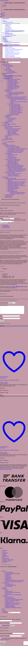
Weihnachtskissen (9, 196)
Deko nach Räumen (9, 66)
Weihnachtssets (11, 190)
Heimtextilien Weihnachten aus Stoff (15, 184)
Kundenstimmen (6, 558)
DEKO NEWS (6, 18)
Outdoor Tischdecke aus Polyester (12, 50)
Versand (4, 555)
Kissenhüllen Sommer (12, 88)
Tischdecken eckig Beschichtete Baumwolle (17, 168)
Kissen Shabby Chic (12, 118)
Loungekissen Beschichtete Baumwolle (16, 93)
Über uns (4, 5)
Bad (9, 67)
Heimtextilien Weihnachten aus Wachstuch (16, 185)
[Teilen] (3, 644)
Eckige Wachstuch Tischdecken (14, 173)
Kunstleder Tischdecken (10, 145)
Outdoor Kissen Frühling (15, 105)
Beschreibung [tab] (5, 225)
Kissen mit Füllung (9, 22)
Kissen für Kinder (9, 76)
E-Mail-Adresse (6, 633)
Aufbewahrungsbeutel (12, 72)
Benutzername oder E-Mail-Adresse (10, 619)
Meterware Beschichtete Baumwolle (12, 42)
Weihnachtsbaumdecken (13, 188)
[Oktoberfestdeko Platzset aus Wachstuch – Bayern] (6, 59)
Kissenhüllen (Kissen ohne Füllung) (12, 23)
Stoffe (6, 39)
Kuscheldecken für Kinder (10, 35)
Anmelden (12, 625)
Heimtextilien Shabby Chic (13, 164)
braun (14, 287)
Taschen (4, 37)
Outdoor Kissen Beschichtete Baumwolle (16, 98)
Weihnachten (5, 177)
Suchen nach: (5, 62)
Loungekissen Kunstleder (13, 94)
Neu (3, 608)
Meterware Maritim (12, 132)
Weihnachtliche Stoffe (9, 194)
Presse (4, 557)
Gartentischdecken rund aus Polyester (15, 151)
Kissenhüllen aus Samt (12, 80)
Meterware (5, 588)
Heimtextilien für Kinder (8, 73)
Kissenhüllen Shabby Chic (13, 87)
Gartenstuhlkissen (9, 75)
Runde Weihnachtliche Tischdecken (17, 192)
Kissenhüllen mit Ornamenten (14, 86)
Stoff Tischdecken (9, 153)
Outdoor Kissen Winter (15, 113)
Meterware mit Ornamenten (13, 134)
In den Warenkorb (4, 222)
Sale (3, 140)
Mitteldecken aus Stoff (9, 55)
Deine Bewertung (4, 302)
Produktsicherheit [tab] (6, 226)
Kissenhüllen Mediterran (13, 85)
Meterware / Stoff (6, 125)
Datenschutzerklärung (4, 639)
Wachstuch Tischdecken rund (14, 176)
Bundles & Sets (6, 63)
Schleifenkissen (8, 115)
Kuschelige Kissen (9, 34)
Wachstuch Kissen (9, 121)
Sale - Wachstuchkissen (10, 141)
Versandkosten (10, 210)
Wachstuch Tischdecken (10, 48)
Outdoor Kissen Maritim (15, 108)
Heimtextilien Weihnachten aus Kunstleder (16, 181)
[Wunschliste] (0, 347)
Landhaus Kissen (11, 119)
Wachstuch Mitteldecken (10, 56)
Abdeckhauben (11, 71)
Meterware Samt (8, 127)
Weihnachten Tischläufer (13, 186)
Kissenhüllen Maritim (12, 84)
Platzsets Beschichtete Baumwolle (15, 167)
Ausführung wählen (4, 383)
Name (1, 316)
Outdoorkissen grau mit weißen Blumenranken (9, 450)
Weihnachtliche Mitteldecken (14, 187)
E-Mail (1, 318)
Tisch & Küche (8, 69)
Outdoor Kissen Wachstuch (13, 104)
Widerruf (4, 553)
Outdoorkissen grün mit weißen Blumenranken (9, 380)
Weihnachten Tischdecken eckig (17, 193)
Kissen (4, 74)
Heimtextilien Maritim (12, 161)
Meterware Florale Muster (13, 130)
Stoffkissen (7, 117)
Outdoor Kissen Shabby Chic (16, 109)
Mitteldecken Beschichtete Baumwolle (13, 57)
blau (7, 287)
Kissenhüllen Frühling (12, 81)
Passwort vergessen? (4, 627)
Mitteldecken (18, 286)
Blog (4, 610)
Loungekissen (8, 91)
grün (9, 287)
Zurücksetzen (17, 218)
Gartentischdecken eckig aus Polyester (16, 150)
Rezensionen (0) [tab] (6, 227)
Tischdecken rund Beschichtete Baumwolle (17, 170)
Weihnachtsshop (8, 197)
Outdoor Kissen (8, 95)
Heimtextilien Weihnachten (10, 178)
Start (1, 44)
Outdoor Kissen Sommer (15, 111)
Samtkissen (10, 120)
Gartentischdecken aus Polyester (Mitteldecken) (17, 148)
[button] (5, 21)
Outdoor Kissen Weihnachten (16, 112)
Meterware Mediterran (12, 133)
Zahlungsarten (5, 556)
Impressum (5, 550)
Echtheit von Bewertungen (8, 559)
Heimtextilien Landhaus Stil (13, 160)
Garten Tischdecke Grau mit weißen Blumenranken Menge (14, 220)
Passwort (4, 623)
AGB (4, 551)
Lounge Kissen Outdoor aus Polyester (15, 92)
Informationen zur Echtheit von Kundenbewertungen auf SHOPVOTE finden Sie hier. (11, 469)
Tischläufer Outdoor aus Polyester (12, 54)
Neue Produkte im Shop (8, 139)
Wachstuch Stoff (8, 138)
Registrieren (3, 641)
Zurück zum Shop (9, 33)
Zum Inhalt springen (4, 0)
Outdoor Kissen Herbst (15, 106)
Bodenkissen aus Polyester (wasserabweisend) (17, 96)
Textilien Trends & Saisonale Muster (12, 159)
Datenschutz (5, 552)
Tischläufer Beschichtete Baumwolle (12, 52)
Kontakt (4, 6)
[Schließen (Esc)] (4, 644)
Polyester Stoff (8, 43)
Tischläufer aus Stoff (9, 51)
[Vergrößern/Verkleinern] (0, 644)
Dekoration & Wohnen (7, 65)
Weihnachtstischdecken (12, 191)
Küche (9, 68)
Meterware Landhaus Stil (13, 131)
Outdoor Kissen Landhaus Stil (16, 107)
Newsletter (5, 562)
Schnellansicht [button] (3, 377)
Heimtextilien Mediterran (13, 163)
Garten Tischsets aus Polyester (14, 147)
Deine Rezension (4, 305)
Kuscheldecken (6, 122)
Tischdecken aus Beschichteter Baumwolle (14, 49)
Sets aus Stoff (10, 155)
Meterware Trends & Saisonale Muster (13, 128)
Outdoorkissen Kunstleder (13, 114)
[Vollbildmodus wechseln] (1, 644)
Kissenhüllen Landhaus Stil (13, 82)
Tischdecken (5, 45)
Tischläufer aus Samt (12, 157)
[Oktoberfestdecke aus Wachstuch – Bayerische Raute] (6, 52)
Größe (1, 218)
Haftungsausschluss (7, 561)
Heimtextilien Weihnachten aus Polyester (16, 183)
